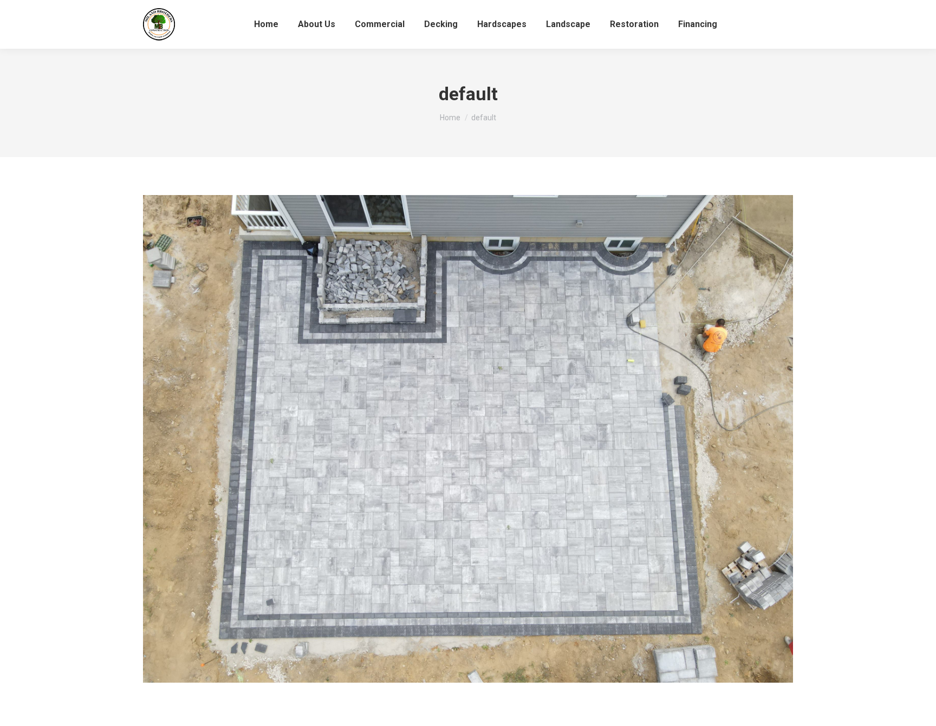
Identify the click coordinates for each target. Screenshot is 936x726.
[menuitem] (266, 24)
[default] (468, 439)
